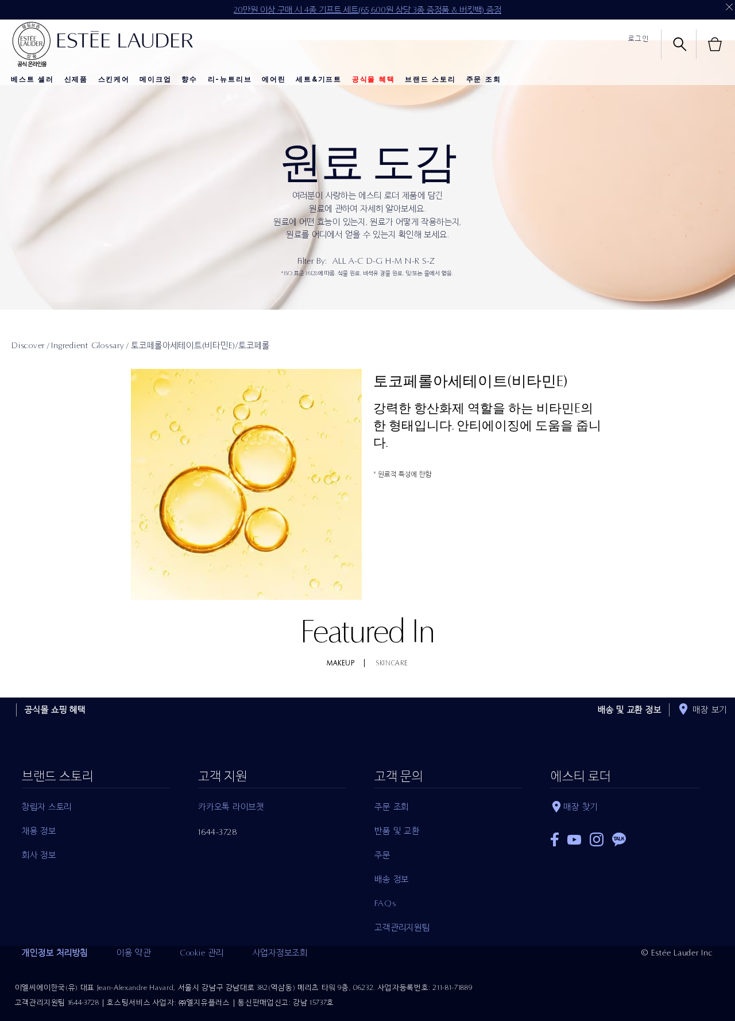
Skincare (392, 663)
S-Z (428, 261)
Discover (28, 345)
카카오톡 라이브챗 (231, 807)
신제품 (76, 79)
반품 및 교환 (396, 831)
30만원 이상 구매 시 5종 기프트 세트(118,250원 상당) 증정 (367, 10)
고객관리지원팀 (402, 927)
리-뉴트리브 (230, 79)
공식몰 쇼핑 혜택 (55, 709)
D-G (374, 261)
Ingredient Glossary (87, 345)
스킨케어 (114, 79)
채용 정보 (39, 831)
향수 (189, 79)
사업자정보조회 (280, 952)
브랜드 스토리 (430, 79)
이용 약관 (134, 952)
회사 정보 (39, 855)
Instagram (597, 839)
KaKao (619, 839)
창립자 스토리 (47, 807)
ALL (339, 261)
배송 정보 (391, 879)
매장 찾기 (580, 807)
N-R (412, 261)
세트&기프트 (319, 79)
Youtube (574, 840)
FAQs (385, 903)
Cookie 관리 (202, 952)
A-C (356, 261)
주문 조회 (483, 79)
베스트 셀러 (32, 79)
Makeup (341, 663)
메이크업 (155, 79)
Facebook (555, 839)
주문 (382, 855)
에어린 (273, 79)
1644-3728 (218, 832)
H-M (393, 261)
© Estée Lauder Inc (677, 952)
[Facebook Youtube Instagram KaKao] (625, 835)
